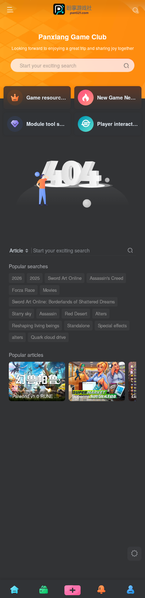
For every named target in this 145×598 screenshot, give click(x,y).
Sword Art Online (65, 278)
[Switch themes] (134, 554)
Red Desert (76, 313)
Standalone (78, 325)
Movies (50, 290)
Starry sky (21, 313)
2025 (35, 278)
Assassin (48, 313)
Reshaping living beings (35, 325)
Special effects (112, 325)
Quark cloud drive (48, 337)
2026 (17, 278)
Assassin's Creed (106, 278)
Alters (101, 313)
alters (17, 337)
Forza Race (23, 290)
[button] (136, 95)
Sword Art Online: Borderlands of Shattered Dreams (63, 301)
